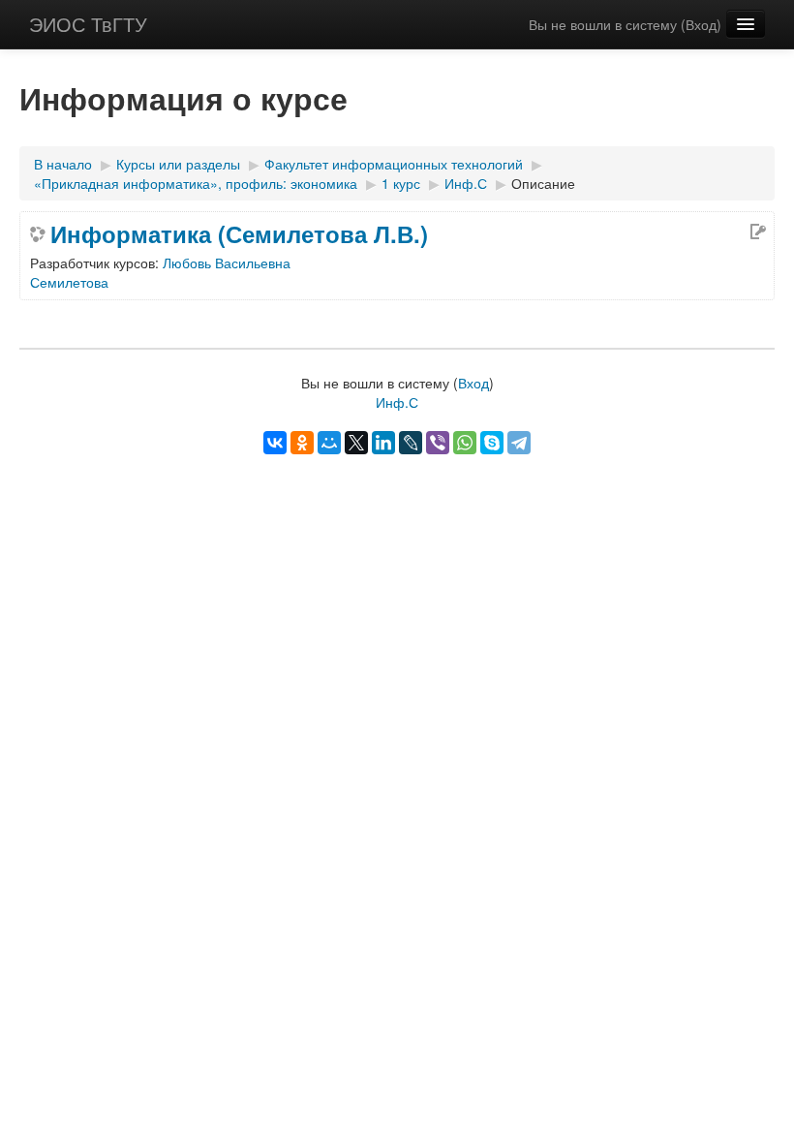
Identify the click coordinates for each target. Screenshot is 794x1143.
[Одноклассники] (302, 442)
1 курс (401, 183)
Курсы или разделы (178, 163)
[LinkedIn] (383, 442)
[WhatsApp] (464, 442)
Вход (701, 24)
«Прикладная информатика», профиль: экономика (195, 183)
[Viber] (437, 442)
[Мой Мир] (329, 442)
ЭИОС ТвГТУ (88, 24)
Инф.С (465, 183)
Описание (543, 183)
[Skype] (492, 442)
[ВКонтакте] (275, 442)
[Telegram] (519, 442)
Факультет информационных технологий (393, 163)
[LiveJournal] (410, 442)
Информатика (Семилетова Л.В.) (239, 233)
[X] (356, 442)
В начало (63, 163)
